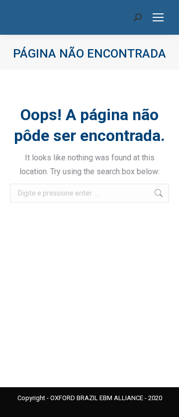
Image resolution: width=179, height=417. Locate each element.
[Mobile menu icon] (158, 17)
